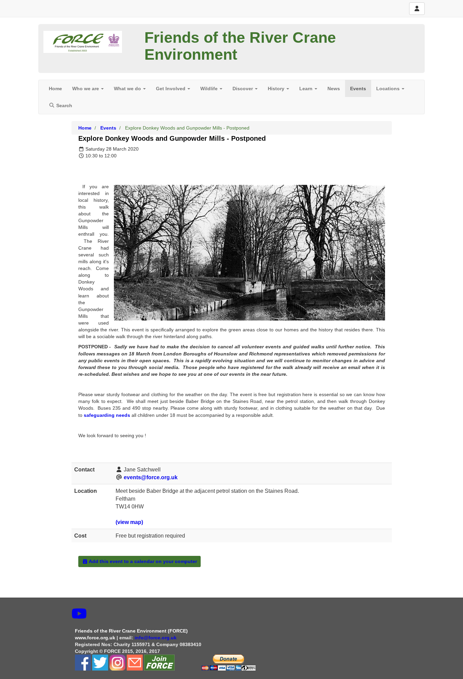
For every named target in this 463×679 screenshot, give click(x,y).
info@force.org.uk (156, 637)
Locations (388, 88)
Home (55, 88)
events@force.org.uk (151, 477)
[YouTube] (79, 613)
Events (358, 88)
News (333, 88)
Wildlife (209, 88)
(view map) (129, 522)
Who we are (86, 88)
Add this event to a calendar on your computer (142, 561)
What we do (128, 88)
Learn (306, 88)
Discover (243, 88)
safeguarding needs (107, 415)
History (277, 88)
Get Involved (171, 88)
